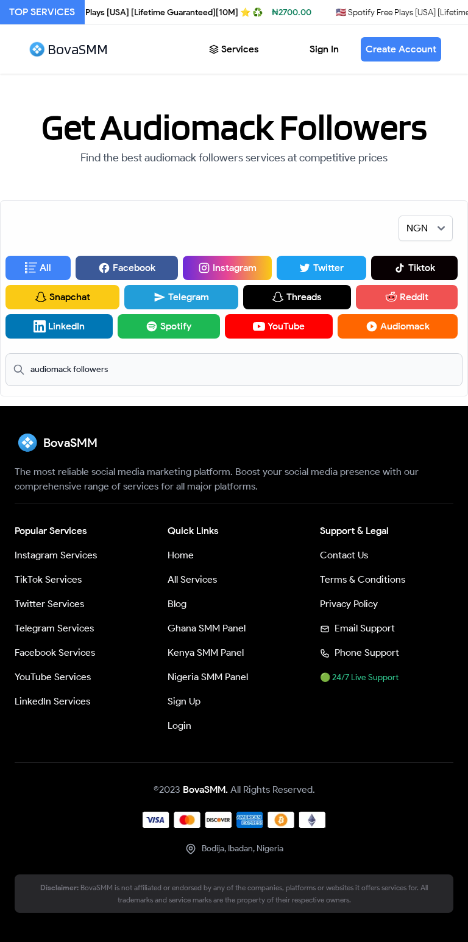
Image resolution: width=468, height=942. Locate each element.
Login (179, 725)
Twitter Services (49, 604)
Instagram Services (56, 555)
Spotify (175, 326)
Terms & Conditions (362, 579)
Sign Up (184, 701)
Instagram (235, 267)
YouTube (286, 326)
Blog (177, 604)
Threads (304, 297)
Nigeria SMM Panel (208, 677)
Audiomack (405, 326)
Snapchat (69, 297)
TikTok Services (48, 579)
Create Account (401, 49)
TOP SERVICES (42, 12)
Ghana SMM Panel (207, 628)
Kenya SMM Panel (206, 652)
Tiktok (421, 267)
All (45, 267)
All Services (192, 579)
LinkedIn (66, 326)
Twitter (328, 267)
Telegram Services (54, 628)
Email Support (363, 628)
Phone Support (365, 652)
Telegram (188, 297)
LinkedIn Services (52, 701)
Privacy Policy (349, 604)
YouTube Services (53, 677)
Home (181, 555)
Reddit (414, 297)
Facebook (134, 267)
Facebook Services (55, 652)
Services (240, 49)
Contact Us (344, 555)
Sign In (324, 49)
